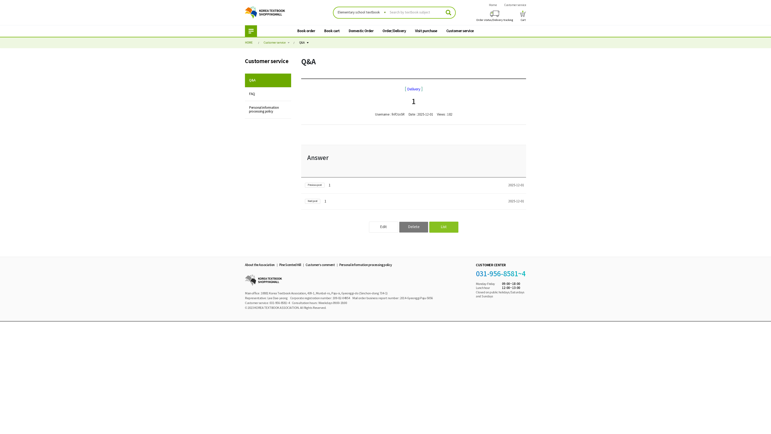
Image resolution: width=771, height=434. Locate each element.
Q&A (302, 42)
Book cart (332, 31)
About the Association (260, 265)
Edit (383, 227)
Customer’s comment (320, 265)
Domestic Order (361, 31)
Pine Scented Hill (290, 265)
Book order (306, 31)
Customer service (515, 5)
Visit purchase (426, 31)
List (444, 227)
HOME (249, 42)
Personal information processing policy (264, 109)
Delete (413, 227)
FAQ (252, 94)
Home (493, 5)
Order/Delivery (394, 31)
